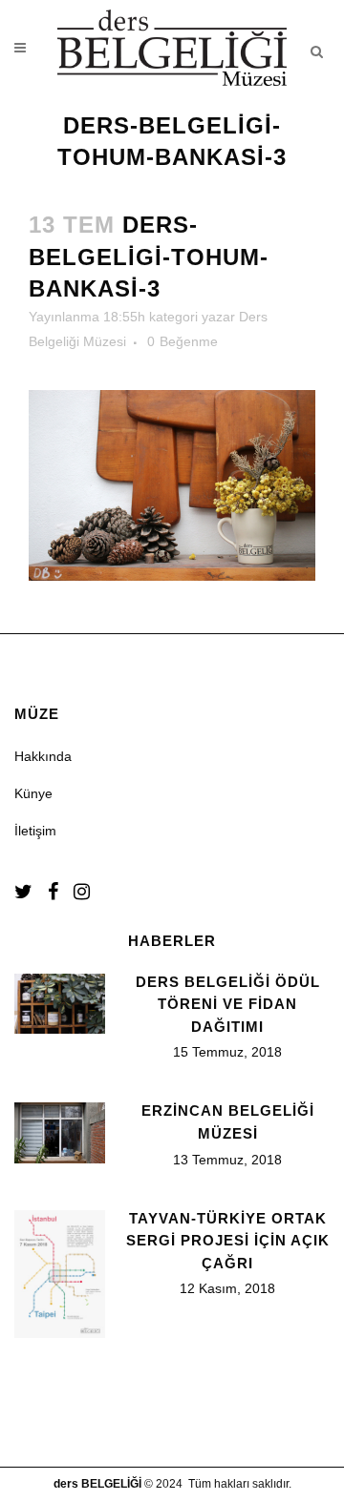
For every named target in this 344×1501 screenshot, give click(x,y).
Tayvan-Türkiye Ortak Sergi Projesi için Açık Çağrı (228, 1240)
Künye (33, 793)
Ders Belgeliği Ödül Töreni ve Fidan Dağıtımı (228, 1004)
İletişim (35, 830)
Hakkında (43, 756)
